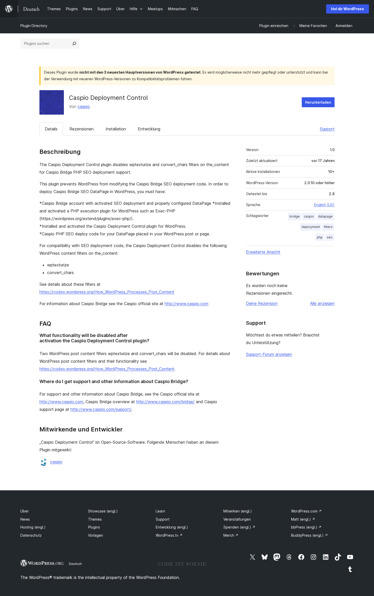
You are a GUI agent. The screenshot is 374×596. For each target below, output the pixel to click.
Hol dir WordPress (347, 9)
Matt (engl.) (303, 519)
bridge (295, 216)
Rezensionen (81, 128)
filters (328, 227)
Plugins (94, 527)
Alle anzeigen (322, 303)
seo (330, 237)
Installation (116, 128)
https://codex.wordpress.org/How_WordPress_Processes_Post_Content (106, 291)
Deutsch (75, 564)
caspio (84, 106)
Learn (160, 511)
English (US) (324, 204)
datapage (325, 216)
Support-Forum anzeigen (269, 354)
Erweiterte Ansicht (263, 251)
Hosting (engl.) (33, 527)
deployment (310, 227)
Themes (95, 519)
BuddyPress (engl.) (309, 535)
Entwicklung (149, 128)
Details (51, 128)
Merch (230, 535)
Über (24, 511)
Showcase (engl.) (103, 511)
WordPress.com (306, 511)
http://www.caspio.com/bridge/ (165, 401)
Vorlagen (95, 535)
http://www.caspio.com (186, 303)
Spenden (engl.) (239, 527)
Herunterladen (318, 102)
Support (327, 128)
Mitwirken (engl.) (237, 511)
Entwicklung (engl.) (172, 527)
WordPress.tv (169, 535)
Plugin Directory (33, 25)
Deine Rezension (262, 303)
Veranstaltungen (237, 519)
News (25, 519)
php (320, 237)
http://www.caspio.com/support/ (100, 409)
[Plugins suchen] (74, 43)
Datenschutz (31, 535)
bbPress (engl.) (306, 527)
